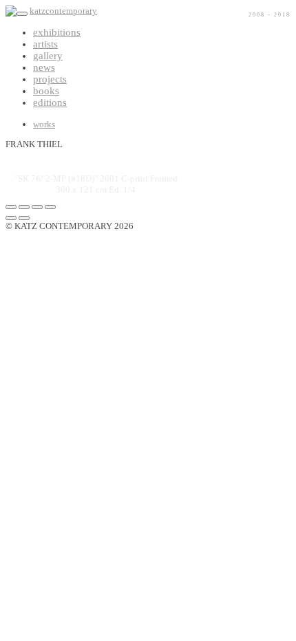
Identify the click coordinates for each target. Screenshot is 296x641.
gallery (48, 55)
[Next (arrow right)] (24, 218)
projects (50, 79)
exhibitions (57, 32)
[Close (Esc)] (11, 207)
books (46, 90)
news (44, 67)
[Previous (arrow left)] (11, 218)
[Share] (24, 207)
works (44, 124)
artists (45, 44)
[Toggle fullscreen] (37, 207)
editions (50, 102)
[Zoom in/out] (50, 207)
